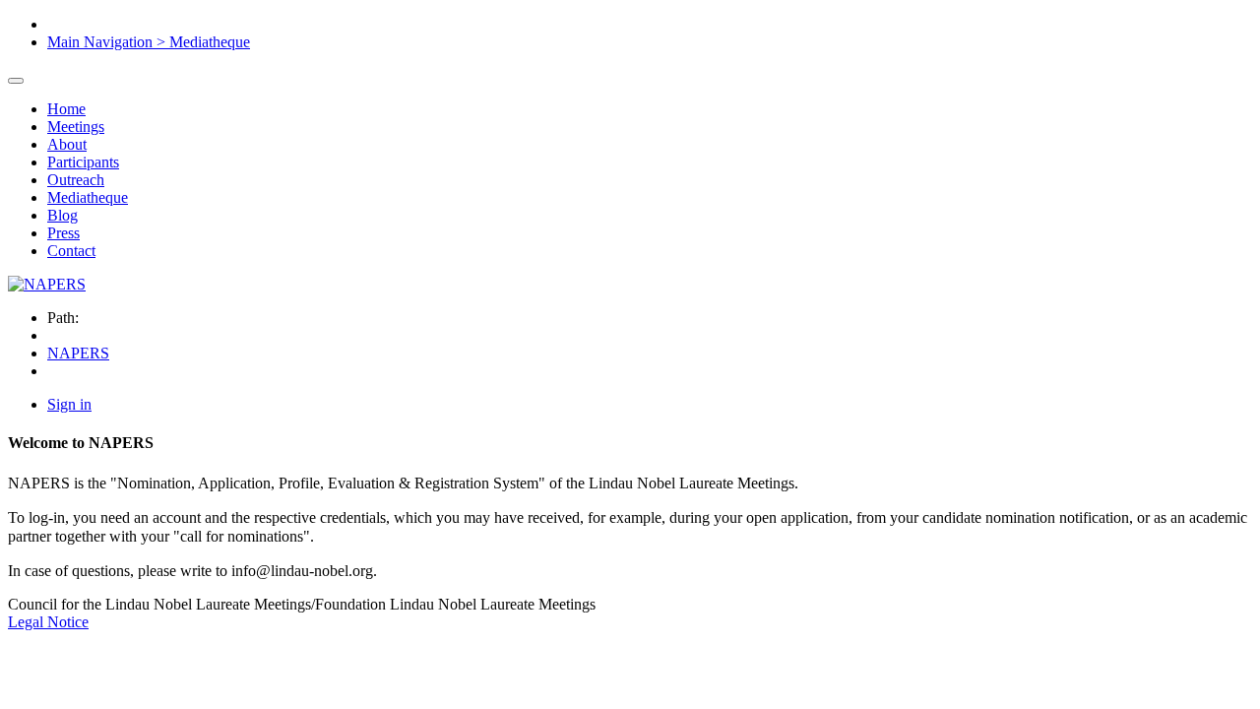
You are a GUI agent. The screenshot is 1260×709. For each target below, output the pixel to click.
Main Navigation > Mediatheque (148, 41)
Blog (62, 215)
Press (63, 233)
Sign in (69, 404)
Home (66, 108)
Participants (83, 162)
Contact (71, 250)
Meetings (75, 126)
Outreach (75, 179)
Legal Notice (48, 621)
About (67, 144)
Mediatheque (87, 197)
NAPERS (78, 353)
